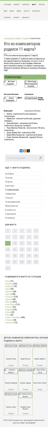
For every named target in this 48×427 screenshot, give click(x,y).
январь (17, 4)
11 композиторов (12, 190)
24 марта (11, 389)
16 (8, 249)
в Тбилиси (9, 320)
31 (8, 268)
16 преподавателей (12, 202)
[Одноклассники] (24, 150)
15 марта (25, 389)
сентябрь (36, 11)
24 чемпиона (10, 218)
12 (15, 243)
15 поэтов (9, 198)
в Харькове (9, 322)
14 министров (10, 194)
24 (29, 256)
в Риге (7, 315)
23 (22, 256)
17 (15, 249)
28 (22, 262)
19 (29, 249)
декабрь (25, 17)
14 (29, 243)
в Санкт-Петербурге (13, 317)
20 (36, 249)
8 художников (10, 214)
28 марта (25, 365)
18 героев (9, 182)
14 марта (25, 413)
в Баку (7, 281)
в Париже (8, 309)
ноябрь (16, 17)
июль (19, 11)
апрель (42, 4)
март (34, 4)
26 (8, 262)
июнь (12, 11)
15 (36, 243)
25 (36, 256)
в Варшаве (9, 286)
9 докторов (9, 186)
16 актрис (9, 178)
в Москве (8, 302)
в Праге (8, 312)
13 (22, 243)
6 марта (11, 365)
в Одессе (8, 307)
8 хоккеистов (10, 210)
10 (36, 237)
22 (15, 256)
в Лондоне (9, 297)
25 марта (11, 413)
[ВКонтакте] (21, 150)
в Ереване (9, 291)
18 (22, 249)
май (5, 11)
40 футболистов (11, 206)
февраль (25, 4)
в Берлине (9, 284)
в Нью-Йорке (10, 304)
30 (36, 262)
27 (15, 262)
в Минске (8, 299)
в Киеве (8, 294)
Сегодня (7, 4)
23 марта (40, 365)
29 (29, 262)
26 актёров (9, 174)
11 (8, 243)
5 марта (39, 389)
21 (8, 256)
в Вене (7, 289)
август (27, 11)
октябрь (7, 17)
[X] (28, 150)
